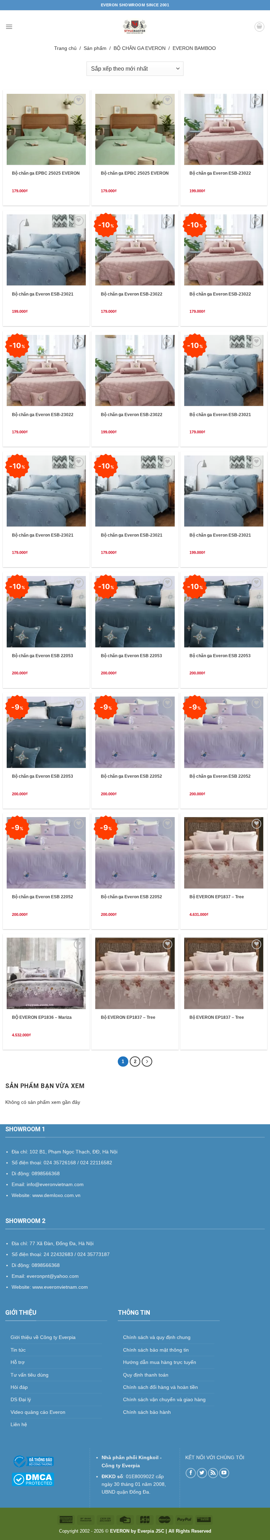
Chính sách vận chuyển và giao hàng (164, 1399)
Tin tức (18, 1350)
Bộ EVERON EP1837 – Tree (216, 896)
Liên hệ (19, 1424)
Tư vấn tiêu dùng (30, 1375)
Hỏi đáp (19, 1387)
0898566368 (46, 1265)
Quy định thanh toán (145, 1375)
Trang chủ (65, 48)
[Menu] (9, 27)
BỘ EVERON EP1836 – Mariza (42, 1017)
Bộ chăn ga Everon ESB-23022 (220, 173)
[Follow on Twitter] (202, 1473)
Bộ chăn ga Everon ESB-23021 (42, 294)
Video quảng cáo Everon (38, 1412)
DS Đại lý (21, 1399)
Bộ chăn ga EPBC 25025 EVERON (46, 173)
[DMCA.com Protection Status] (33, 1479)
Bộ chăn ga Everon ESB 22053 (42, 655)
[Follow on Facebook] (191, 1473)
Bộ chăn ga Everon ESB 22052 (131, 776)
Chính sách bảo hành (147, 1412)
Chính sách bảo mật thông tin (156, 1350)
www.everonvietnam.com (60, 1287)
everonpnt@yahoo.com (53, 1276)
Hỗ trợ (18, 1362)
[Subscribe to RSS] (213, 1473)
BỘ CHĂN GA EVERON (140, 48)
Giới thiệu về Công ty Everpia (43, 1337)
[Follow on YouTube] (224, 1473)
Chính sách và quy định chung (157, 1337)
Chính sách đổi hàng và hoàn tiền (160, 1387)
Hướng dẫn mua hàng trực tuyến (159, 1362)
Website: (22, 1287)
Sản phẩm (95, 48)
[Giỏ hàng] (259, 27)
